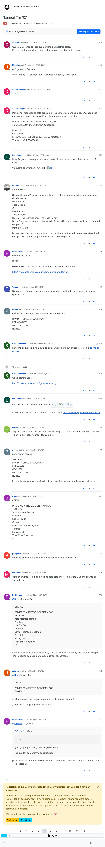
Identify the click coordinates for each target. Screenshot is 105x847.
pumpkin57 (17, 553)
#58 (100, 185)
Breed (15, 496)
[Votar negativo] (93, 57)
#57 (100, 155)
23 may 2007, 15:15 (43, 109)
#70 (100, 595)
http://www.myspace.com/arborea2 (81, 412)
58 (70, 831)
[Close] (98, 787)
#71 (100, 671)
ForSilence (17, 251)
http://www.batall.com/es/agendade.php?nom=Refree (40, 272)
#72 (100, 719)
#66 (100, 450)
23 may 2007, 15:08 (43, 90)
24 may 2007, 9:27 (36, 287)
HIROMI (15, 427)
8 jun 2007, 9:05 (43, 374)
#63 (100, 374)
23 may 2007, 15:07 (37, 65)
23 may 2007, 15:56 (38, 185)
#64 (100, 398)
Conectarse (26, 820)
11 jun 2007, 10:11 (39, 553)
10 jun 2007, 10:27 (36, 450)
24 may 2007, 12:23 (37, 309)
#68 (100, 553)
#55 (100, 90)
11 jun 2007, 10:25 (39, 595)
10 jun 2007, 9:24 (37, 427)
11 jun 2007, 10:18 (39, 573)
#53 (100, 43)
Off (5, 23)
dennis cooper (18, 90)
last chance (17, 155)
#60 (100, 287)
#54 (100, 65)
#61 (100, 309)
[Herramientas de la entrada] (99, 57)
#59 (100, 251)
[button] (4, 843)
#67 (100, 496)
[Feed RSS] (51, 23)
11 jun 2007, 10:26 (39, 719)
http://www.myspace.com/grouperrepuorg (34, 383)
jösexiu (15, 65)
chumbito (16, 43)
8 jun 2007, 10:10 (40, 398)
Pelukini (15, 185)
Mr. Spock (16, 573)
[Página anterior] (20, 831)
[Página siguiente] (84, 831)
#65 (100, 427)
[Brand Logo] (8, 6)
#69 (100, 573)
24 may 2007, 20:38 (45, 344)
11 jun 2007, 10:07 (35, 496)
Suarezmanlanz (19, 344)
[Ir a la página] (63, 831)
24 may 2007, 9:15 (40, 251)
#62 (100, 344)
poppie (15, 309)
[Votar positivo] (84, 57)
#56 (100, 109)
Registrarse (12, 820)
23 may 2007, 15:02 (39, 43)
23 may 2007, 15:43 (41, 155)
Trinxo (15, 287)
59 (77, 831)
